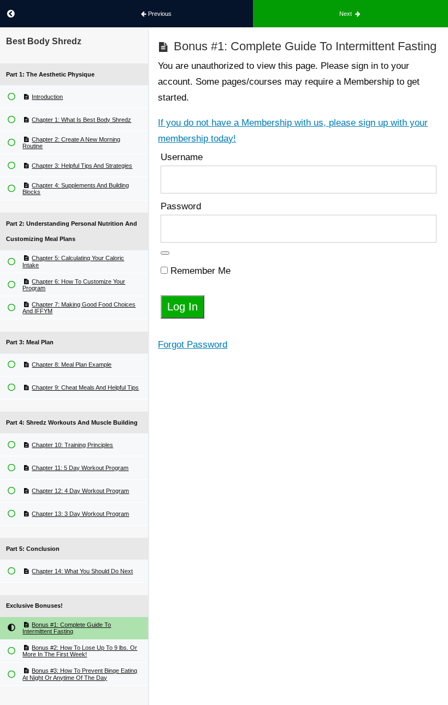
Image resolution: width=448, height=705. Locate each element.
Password (181, 206)
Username (182, 157)
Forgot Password (192, 344)
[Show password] (165, 253)
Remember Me (199, 271)
